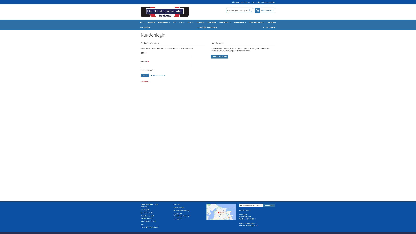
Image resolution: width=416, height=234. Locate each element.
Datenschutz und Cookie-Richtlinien (150, 206)
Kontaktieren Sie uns (148, 221)
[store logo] (165, 12)
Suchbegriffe (145, 210)
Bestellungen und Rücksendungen (147, 217)
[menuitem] (142, 22)
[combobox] (239, 10)
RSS (142, 224)
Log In (254, 2)
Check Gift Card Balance (149, 227)
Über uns (177, 205)
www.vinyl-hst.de (252, 225)
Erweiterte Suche (147, 213)
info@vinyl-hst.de (251, 223)
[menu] (208, 25)
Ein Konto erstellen (268, 2)
